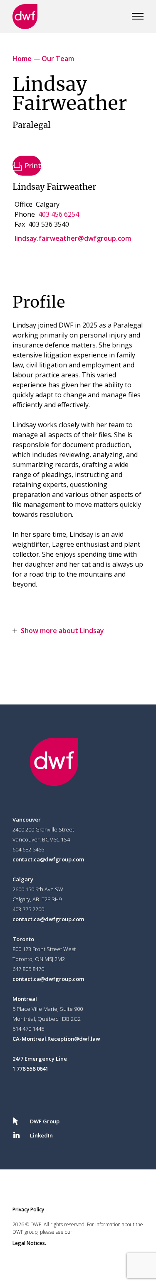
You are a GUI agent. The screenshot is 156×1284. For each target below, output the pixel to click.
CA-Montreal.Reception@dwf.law (56, 1038)
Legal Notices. (29, 1243)
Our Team (58, 58)
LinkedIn (41, 1135)
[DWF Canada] (24, 16)
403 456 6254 (58, 214)
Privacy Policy (28, 1209)
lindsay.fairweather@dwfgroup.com (73, 238)
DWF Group (44, 1121)
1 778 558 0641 (30, 1068)
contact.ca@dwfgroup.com (48, 859)
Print (33, 165)
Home (22, 58)
